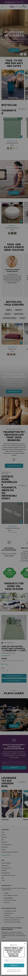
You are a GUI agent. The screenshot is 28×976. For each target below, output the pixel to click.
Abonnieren (14, 965)
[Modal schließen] (25, 943)
